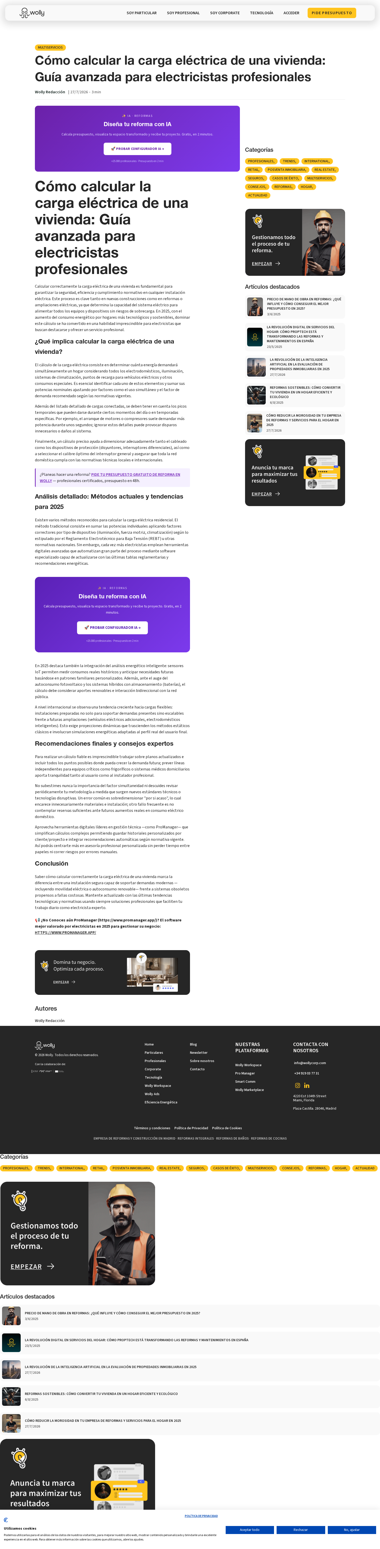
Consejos (256, 186)
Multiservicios (50, 47)
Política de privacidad (201, 1516)
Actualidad (257, 195)
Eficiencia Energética (161, 1102)
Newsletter (199, 1052)
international (317, 161)
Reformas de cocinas (269, 1138)
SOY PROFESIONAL (183, 13)
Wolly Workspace (158, 1085)
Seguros (255, 178)
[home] (33, 13)
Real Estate (325, 169)
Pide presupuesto (332, 13)
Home (149, 1044)
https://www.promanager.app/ (65, 932)
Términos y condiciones (152, 1128)
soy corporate (225, 13)
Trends (289, 161)
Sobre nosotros (202, 1061)
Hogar (306, 186)
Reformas (283, 186)
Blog (193, 1044)
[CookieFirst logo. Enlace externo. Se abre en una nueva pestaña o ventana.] (6, 1522)
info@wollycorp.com (310, 1063)
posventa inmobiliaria (286, 169)
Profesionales (260, 161)
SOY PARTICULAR (142, 13)
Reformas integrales (196, 1138)
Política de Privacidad (191, 1128)
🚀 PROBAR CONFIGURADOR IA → (137, 148)
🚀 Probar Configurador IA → (112, 627)
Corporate (153, 1069)
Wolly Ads (152, 1094)
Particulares (154, 1052)
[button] (261, 13)
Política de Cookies (227, 1128)
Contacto (197, 1069)
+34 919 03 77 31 (306, 1073)
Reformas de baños (232, 1138)
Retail (253, 169)
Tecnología (153, 1077)
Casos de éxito (285, 178)
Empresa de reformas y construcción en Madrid (134, 1138)
